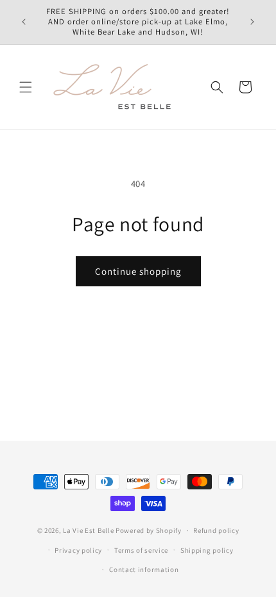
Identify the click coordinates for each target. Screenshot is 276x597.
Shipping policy (207, 550)
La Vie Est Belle (88, 530)
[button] (26, 87)
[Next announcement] (252, 22)
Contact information (143, 569)
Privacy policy (78, 550)
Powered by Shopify (149, 530)
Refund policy (216, 530)
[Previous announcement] (24, 22)
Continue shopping (138, 271)
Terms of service (141, 550)
